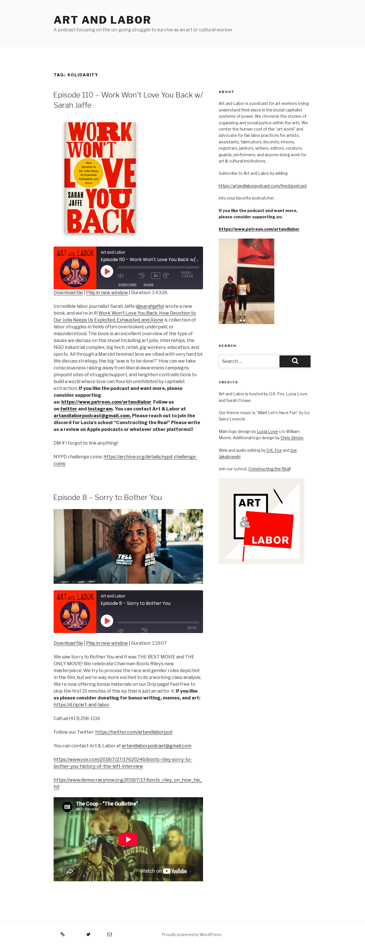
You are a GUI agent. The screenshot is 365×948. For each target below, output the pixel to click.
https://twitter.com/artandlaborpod (133, 732)
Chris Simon (292, 437)
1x (156, 275)
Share (148, 284)
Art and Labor (102, 20)
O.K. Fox (274, 450)
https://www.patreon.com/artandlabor (259, 229)
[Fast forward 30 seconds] (172, 275)
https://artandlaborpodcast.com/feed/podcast (263, 185)
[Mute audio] (127, 275)
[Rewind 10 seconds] (143, 275)
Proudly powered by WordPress (191, 934)
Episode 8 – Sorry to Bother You (107, 497)
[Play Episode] (107, 621)
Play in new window (107, 292)
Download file (68, 292)
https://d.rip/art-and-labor (82, 704)
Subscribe (127, 284)
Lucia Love (267, 431)
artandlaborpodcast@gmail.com (156, 745)
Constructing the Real (269, 468)
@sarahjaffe (150, 306)
